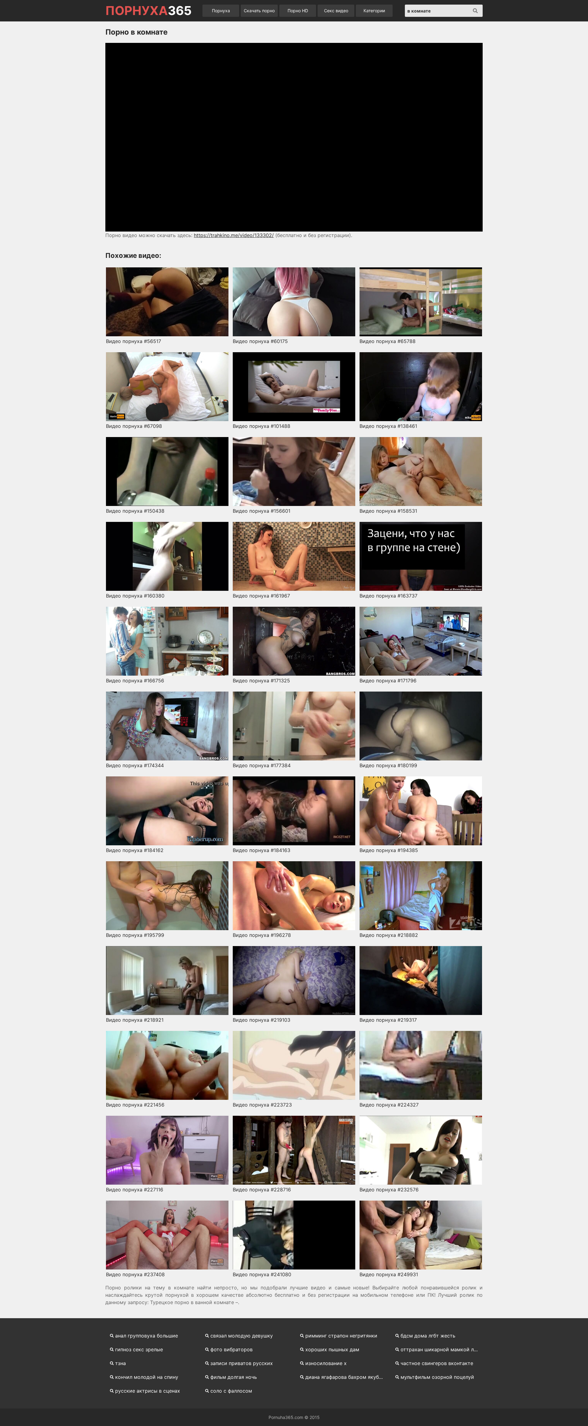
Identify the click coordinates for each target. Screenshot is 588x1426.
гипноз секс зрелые (139, 1349)
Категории (374, 10)
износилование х (326, 1363)
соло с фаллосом (231, 1391)
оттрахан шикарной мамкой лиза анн (442, 1349)
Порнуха (221, 10)
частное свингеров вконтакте (437, 1363)
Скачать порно (259, 10)
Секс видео (336, 10)
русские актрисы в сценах (147, 1391)
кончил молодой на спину (146, 1377)
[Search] (475, 11)
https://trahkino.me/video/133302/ (234, 235)
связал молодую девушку (241, 1336)
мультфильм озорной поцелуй (437, 1377)
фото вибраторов (231, 1349)
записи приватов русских (241, 1363)
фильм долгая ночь (233, 1377)
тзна (120, 1363)
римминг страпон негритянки (341, 1336)
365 (148, 10)
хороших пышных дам (332, 1349)
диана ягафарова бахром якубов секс (346, 1377)
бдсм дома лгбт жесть (428, 1336)
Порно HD (298, 10)
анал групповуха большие (146, 1336)
